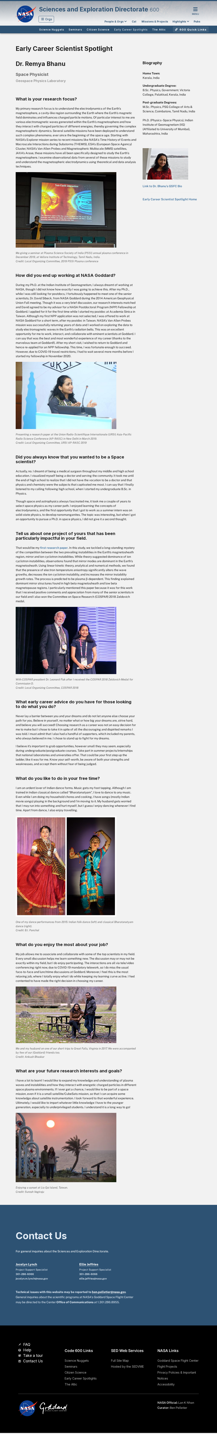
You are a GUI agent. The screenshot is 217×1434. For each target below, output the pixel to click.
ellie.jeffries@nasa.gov (93, 1278)
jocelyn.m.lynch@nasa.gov (32, 1278)
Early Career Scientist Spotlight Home (170, 199)
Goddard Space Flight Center (178, 1360)
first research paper (54, 547)
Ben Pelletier (178, 1407)
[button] (46, 19)
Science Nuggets (77, 1360)
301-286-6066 (25, 1274)
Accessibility (166, 1384)
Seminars (71, 1366)
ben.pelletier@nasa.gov (108, 1292)
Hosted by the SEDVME (127, 1366)
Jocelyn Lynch (26, 1264)
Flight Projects (167, 1366)
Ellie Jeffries (88, 1264)
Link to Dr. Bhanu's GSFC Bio (162, 186)
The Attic (71, 1384)
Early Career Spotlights (81, 1378)
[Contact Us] (20, 1361)
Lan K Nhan (186, 1402)
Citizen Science (75, 1372)
